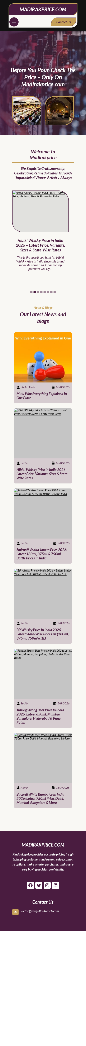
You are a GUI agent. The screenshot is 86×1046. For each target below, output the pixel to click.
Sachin (24, 463)
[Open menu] (14, 21)
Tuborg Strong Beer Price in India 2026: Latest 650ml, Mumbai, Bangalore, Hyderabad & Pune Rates (40, 716)
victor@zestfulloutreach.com (40, 911)
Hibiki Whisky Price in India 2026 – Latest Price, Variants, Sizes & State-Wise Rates (40, 245)
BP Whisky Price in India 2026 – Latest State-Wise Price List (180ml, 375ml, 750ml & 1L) (42, 634)
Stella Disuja (28, 387)
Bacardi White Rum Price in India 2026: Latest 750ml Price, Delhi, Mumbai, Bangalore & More (40, 798)
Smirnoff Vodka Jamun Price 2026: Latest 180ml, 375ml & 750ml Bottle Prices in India (41, 554)
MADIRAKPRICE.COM (43, 9)
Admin (24, 787)
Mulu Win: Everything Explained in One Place (41, 396)
